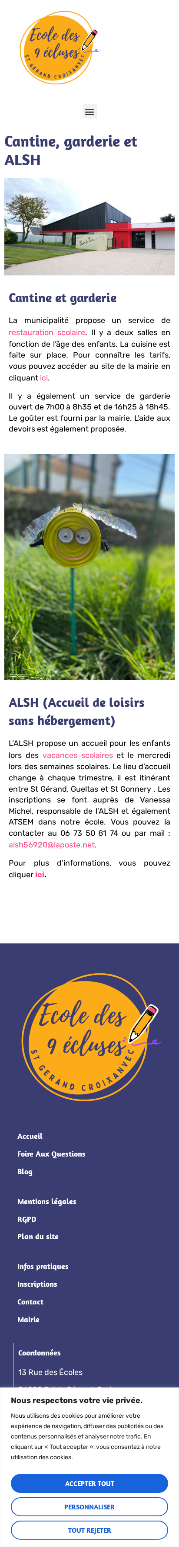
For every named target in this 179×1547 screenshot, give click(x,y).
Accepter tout (89, 1483)
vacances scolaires (78, 755)
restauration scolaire (47, 332)
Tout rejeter (89, 1530)
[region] (89, 1467)
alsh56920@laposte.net (52, 845)
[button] (90, 111)
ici (44, 378)
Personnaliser (89, 1506)
